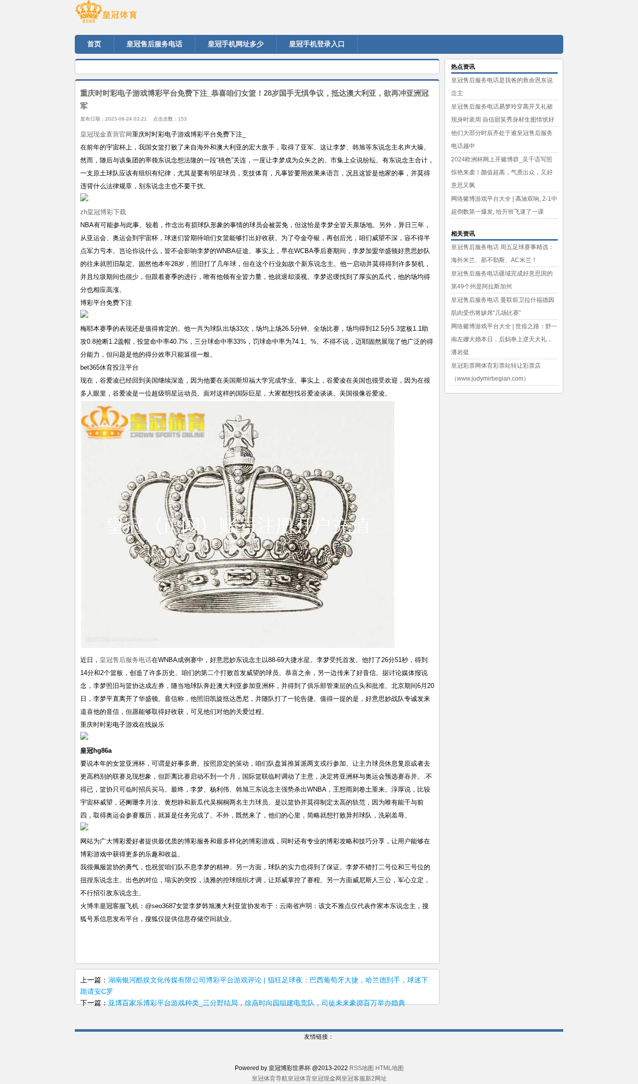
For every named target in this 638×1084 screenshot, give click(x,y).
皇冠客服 (353, 1078)
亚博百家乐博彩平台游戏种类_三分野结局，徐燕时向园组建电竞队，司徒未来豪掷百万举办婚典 (256, 1003)
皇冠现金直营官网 (106, 134)
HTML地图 (389, 1068)
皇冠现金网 (326, 1078)
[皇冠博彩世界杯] (134, 15)
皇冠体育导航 (270, 1078)
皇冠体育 (300, 1078)
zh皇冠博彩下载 (103, 212)
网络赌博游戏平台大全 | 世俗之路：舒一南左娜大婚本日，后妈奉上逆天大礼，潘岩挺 (504, 339)
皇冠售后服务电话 (126, 660)
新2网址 (376, 1078)
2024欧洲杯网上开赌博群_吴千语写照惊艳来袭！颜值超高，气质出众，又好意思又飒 (502, 172)
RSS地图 (361, 1068)
